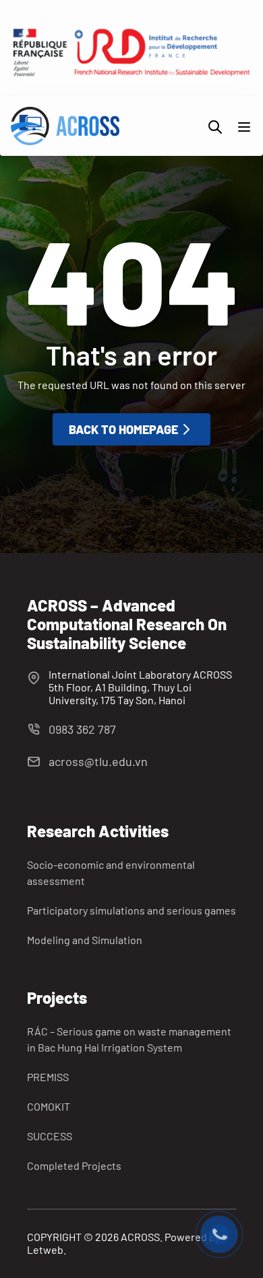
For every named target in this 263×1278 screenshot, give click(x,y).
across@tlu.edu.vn (98, 761)
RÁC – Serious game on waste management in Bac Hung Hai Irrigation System (129, 1039)
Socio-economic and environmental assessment (111, 872)
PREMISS (48, 1076)
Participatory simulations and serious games (131, 910)
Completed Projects (74, 1165)
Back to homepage (123, 429)
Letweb (45, 1249)
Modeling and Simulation (84, 939)
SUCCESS (49, 1136)
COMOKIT (48, 1106)
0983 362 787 (82, 729)
